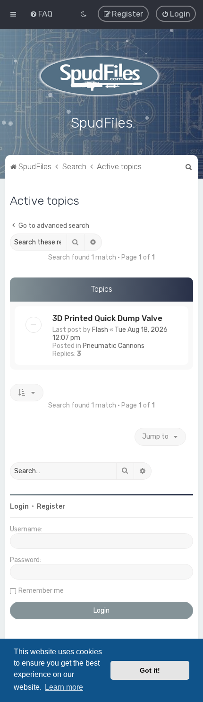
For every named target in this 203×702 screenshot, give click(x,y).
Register (51, 507)
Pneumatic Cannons (113, 346)
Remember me (41, 591)
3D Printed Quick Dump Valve (107, 318)
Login (19, 507)
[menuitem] (41, 14)
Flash (100, 330)
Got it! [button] (150, 670)
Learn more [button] (64, 687)
